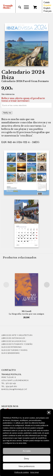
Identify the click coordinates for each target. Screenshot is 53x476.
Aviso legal (34, 472)
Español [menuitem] (47, 5)
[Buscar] (18, 7)
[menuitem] (18, 7)
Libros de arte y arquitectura (17, 335)
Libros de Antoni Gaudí (13, 338)
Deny (26, 458)
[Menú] (25, 7)
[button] (48, 412)
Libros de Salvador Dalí (13, 341)
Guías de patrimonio (11, 347)
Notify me (7, 113)
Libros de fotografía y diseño (17, 344)
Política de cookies (21, 472)
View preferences (27, 466)
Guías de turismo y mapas (14, 350)
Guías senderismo (10, 353)
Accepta (26, 451)
